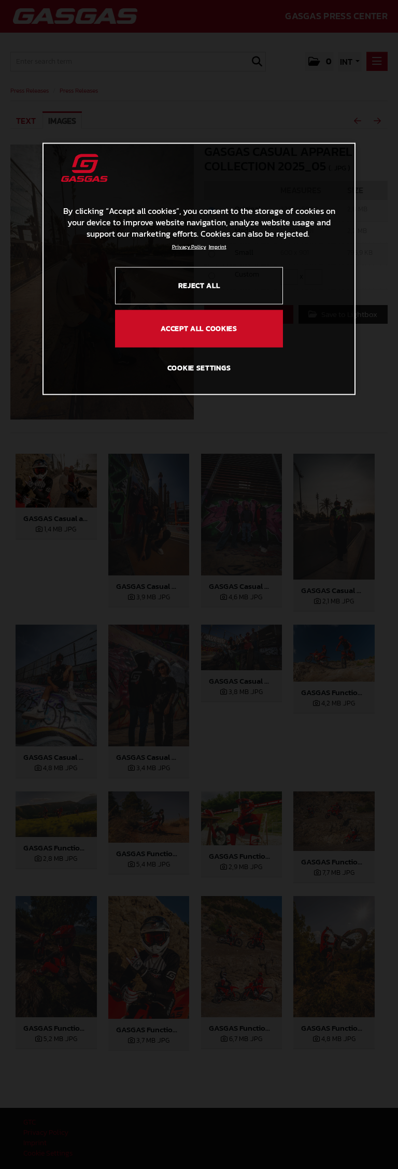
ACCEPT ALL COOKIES (199, 328)
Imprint (217, 246)
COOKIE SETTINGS (199, 368)
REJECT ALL (199, 285)
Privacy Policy (189, 246)
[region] (199, 268)
